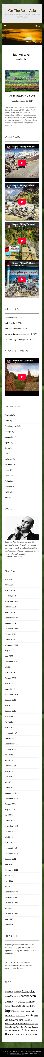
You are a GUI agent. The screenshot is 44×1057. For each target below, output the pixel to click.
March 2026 (10, 590)
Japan (7, 442)
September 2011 (11, 870)
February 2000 (11, 897)
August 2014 (10, 809)
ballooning (17, 992)
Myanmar (8, 464)
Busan (7, 996)
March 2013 (10, 842)
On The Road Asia (22, 10)
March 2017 (10, 727)
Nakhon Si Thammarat (26, 1024)
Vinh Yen (8, 323)
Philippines (9, 481)
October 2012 (10, 859)
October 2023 (10, 634)
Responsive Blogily (17, 1054)
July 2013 (9, 837)
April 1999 (9, 908)
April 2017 (9, 722)
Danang (25, 1002)
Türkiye (8, 492)
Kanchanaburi (27, 1011)
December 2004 (11, 892)
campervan (28, 996)
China (7, 420)
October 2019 (10, 678)
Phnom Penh (20, 1027)
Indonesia (9, 437)
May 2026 (9, 579)
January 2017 (10, 738)
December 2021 (11, 661)
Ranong (35, 1027)
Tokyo (17, 1034)
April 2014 (9, 815)
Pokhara (28, 1027)
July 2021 (9, 667)
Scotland (26, 1030)
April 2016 (9, 760)
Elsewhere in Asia (12, 426)
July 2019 (9, 683)
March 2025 (10, 612)
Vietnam (8, 497)
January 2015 (10, 793)
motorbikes (28, 1020)
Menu (37, 26)
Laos (7, 453)
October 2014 (10, 804)
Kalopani (16, 1011)
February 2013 (11, 848)
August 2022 (10, 650)
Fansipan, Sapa (11, 328)
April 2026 (9, 585)
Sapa (19, 1030)
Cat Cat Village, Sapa (13, 339)
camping (11, 1001)
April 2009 (9, 875)
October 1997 (10, 925)
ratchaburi (8, 1030)
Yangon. (35, 1034)
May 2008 (9, 881)
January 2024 (10, 623)
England (7, 1006)
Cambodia (9, 415)
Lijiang (12, 1020)
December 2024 (11, 618)
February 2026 (11, 596)
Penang (13, 1027)
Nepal (7, 470)
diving (32, 1001)
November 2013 (11, 826)
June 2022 (9, 656)
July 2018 (9, 705)
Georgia (8, 431)
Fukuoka (14, 1006)
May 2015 (9, 777)
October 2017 (10, 711)
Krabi (13, 1016)
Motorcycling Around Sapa (15, 334)
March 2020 (10, 672)
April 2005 (9, 886)
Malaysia (8, 459)
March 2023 (10, 640)
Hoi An (32, 1006)
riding (14, 1030)
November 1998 (11, 914)
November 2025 (11, 601)
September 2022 (11, 645)
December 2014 (11, 798)
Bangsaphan (28, 991)
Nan (36, 1024)
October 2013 (10, 831)
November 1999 (11, 903)
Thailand (8, 486)
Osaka (7, 1027)
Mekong (19, 1019)
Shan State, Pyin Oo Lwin (22, 95)
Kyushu (30, 1015)
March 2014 (10, 820)
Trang (22, 1034)
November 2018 (11, 694)
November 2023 (11, 629)
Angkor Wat (9, 992)
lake (36, 1016)
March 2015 (10, 787)
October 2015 (10, 766)
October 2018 (10, 700)
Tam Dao (8, 317)
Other (7, 475)
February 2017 (11, 733)
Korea (7, 448)
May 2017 (9, 716)
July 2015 (9, 771)
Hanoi (28, 1006)
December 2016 (11, 744)
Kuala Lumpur (20, 1016)
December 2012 (11, 853)
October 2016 (10, 749)
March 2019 (10, 689)
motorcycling (11, 1023)
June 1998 (9, 919)
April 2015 (9, 782)
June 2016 (9, 755)
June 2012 (9, 864)
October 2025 (10, 607)
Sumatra (33, 1030)
